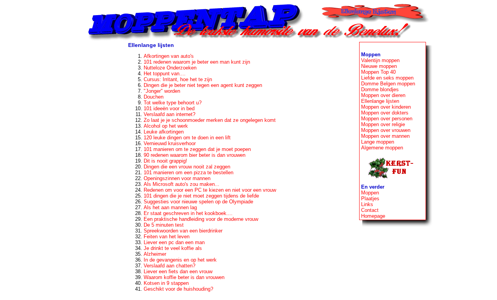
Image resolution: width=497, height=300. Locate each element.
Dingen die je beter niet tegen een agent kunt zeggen (203, 85)
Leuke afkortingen (164, 132)
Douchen (153, 97)
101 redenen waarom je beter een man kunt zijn (197, 62)
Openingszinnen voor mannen (177, 178)
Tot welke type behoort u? (173, 103)
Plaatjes (370, 198)
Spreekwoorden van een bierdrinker (183, 231)
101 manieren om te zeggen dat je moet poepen (197, 149)
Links (367, 204)
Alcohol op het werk (166, 126)
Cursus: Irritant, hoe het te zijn (178, 79)
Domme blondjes (380, 89)
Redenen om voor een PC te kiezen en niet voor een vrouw (210, 190)
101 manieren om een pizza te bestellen (188, 172)
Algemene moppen (382, 148)
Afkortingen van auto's (169, 56)
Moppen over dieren (383, 95)
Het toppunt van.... (165, 73)
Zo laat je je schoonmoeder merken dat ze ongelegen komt (210, 120)
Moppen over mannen (385, 136)
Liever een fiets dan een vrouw (178, 271)
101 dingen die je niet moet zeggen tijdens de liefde (201, 196)
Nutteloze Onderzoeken (170, 68)
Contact (370, 210)
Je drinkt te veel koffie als (173, 248)
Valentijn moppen (380, 60)
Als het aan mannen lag (170, 207)
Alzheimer (155, 254)
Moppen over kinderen (386, 107)
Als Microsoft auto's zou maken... (181, 184)
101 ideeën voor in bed (169, 108)
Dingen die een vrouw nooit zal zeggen (187, 167)
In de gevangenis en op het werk (180, 260)
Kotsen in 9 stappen (166, 283)
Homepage (373, 216)
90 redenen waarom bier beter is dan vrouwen (194, 155)
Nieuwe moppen (379, 66)
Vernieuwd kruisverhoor (170, 143)
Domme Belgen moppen (388, 84)
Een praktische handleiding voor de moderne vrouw (201, 219)
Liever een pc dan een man (174, 242)
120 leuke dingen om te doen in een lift (187, 137)
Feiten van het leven (166, 236)
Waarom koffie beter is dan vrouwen (184, 277)
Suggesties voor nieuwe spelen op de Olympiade (198, 202)
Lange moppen (377, 142)
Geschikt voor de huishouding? (178, 289)
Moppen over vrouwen (385, 130)
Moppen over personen (386, 118)
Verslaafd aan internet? (169, 114)
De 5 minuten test (164, 225)
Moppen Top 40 (378, 72)
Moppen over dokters (384, 113)
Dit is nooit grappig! (165, 161)
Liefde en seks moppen (387, 78)
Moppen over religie (383, 124)
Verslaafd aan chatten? (169, 266)
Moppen (370, 193)
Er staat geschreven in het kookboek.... (188, 213)
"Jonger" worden (162, 91)
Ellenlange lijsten (380, 101)
